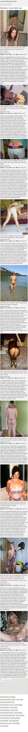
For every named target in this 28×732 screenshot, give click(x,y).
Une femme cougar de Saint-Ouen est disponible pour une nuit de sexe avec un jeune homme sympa (13, 503)
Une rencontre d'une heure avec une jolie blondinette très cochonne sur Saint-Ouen (12, 49)
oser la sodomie (4, 726)
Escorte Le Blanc (18, 712)
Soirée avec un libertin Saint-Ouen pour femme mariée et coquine (13, 303)
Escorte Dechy (13, 707)
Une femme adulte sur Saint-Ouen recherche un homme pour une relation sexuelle (13, 108)
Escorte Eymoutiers (14, 720)
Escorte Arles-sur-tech (5, 723)
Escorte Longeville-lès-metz (7, 702)
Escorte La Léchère (15, 718)
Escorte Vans (20, 699)
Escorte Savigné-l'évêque (6, 712)
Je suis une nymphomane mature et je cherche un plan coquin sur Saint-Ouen (13, 439)
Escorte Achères (20, 715)
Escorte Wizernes (4, 707)
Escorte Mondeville (5, 710)
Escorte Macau (16, 723)
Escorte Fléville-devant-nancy (7, 715)
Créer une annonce (6, 4)
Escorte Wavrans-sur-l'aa (6, 705)
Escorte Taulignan (18, 705)
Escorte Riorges (4, 720)
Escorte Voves (14, 710)
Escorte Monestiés (4, 718)
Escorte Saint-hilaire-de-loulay (7, 699)
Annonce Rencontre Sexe (8, 1)
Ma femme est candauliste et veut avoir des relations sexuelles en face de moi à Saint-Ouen (13, 372)
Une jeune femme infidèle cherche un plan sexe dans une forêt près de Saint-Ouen (13, 162)
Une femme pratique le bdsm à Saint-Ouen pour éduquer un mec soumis (12, 236)
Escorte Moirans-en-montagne (7, 697)
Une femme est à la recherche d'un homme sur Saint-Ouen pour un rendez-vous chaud (13, 645)
